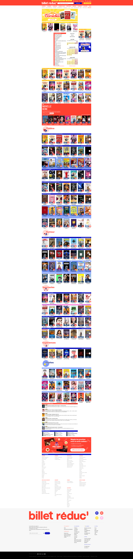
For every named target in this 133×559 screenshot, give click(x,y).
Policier (43, 476)
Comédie (76, 529)
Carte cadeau (54, 0)
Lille (69, 7)
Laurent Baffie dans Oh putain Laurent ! (51, 427)
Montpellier (76, 7)
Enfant (74, 6)
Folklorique (56, 490)
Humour (55, 6)
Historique (43, 464)
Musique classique (57, 481)
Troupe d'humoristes (82, 457)
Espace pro (66, 533)
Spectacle (68, 6)
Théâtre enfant (44, 481)
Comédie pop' (57, 458)
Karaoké (68, 503)
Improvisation (81, 460)
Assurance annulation (68, 529)
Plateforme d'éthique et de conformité (70, 556)
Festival (56, 491)
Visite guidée (69, 496)
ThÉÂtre (43, 6)
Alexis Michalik (87, 539)
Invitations (62, 0)
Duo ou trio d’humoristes (83, 459)
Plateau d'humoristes (82, 461)
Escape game (69, 490)
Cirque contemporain (70, 482)
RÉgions (89, 7)
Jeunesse (43, 474)
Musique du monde (57, 482)
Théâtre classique (44, 458)
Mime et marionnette (70, 461)
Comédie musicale (69, 457)
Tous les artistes (87, 538)
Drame (43, 460)
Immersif (68, 505)
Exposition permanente (82, 482)
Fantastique (43, 463)
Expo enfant (43, 489)
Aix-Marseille (59, 7)
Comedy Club (62, 6)
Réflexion (43, 471)
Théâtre (75, 528)
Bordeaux (65, 7)
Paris (43, 7)
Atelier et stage (69, 489)
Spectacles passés (77, 539)
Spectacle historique (70, 464)
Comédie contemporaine (58, 457)
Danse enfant (44, 485)
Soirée (68, 494)
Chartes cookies (59, 556)
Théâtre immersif (44, 473)
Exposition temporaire (82, 484)
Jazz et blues (56, 485)
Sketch (80, 470)
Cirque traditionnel (69, 481)
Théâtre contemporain (45, 457)
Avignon (54, 7)
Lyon (72, 7)
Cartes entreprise (67, 534)
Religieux (56, 484)
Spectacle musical (69, 460)
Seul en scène (44, 459)
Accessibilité (80, 556)
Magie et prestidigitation (70, 463)
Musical (43, 470)
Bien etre (68, 504)
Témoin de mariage (48, 414)
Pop (55, 493)
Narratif (80, 474)
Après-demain (72, 36)
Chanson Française (57, 483)
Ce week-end (86, 546)
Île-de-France (48, 7)
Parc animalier (69, 500)
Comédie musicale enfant (45, 483)
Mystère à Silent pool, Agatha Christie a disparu (52, 405)
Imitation (80, 471)
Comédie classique (57, 459)
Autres (75, 542)
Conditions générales (32, 556)
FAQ (65, 528)
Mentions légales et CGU (52, 556)
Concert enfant (44, 484)
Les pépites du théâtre (87, 531)
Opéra (68, 459)
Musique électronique (58, 486)
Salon (68, 502)
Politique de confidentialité (42, 556)
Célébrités (43, 472)
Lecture (43, 469)
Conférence (68, 495)
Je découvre (51, 113)
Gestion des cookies (86, 556)
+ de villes (84, 7)
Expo (90, 6)
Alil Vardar (86, 541)
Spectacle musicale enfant (45, 493)
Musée (80, 481)
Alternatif (80, 473)
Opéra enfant (44, 490)
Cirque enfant (44, 491)
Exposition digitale (82, 485)
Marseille (96, 530)
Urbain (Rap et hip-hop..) (58, 494)
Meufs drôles (81, 464)
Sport (68, 499)
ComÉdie (49, 6)
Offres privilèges (87, 3)
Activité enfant (44, 492)
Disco (55, 495)
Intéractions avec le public (83, 472)
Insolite (68, 506)
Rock (55, 492)
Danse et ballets (69, 462)
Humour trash (81, 468)
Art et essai (43, 468)
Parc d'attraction (69, 493)
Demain (72, 35)
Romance (43, 462)
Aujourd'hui (72, 33)
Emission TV (69, 491)
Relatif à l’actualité (82, 475)
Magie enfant (44, 486)
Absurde (80, 469)
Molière (85, 542)
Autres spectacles (77, 541)
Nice (80, 7)
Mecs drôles (81, 463)
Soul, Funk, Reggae (57, 489)
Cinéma (68, 492)
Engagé (43, 475)
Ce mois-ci (86, 547)
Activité (85, 6)
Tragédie (43, 461)
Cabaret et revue (69, 458)
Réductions (69, 0)
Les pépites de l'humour (87, 534)
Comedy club (81, 458)
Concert (80, 6)
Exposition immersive (82, 483)
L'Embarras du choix (48, 418)
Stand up (80, 462)
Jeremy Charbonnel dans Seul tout (50, 422)
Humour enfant (44, 482)
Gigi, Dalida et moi (48, 409)
